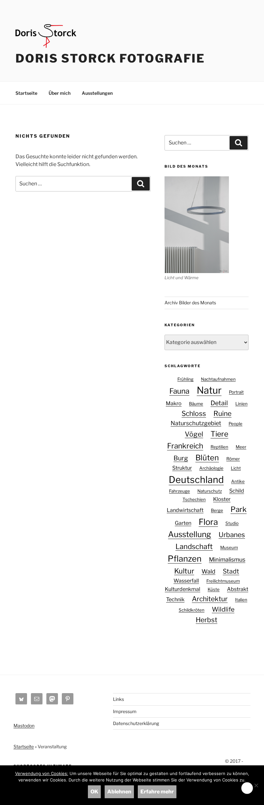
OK (94, 792)
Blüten (207, 457)
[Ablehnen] (256, 785)
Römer (233, 458)
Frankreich (185, 445)
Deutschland (196, 479)
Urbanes (232, 535)
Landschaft (194, 546)
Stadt (231, 571)
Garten (183, 523)
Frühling (185, 379)
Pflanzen (185, 559)
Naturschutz (209, 491)
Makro (174, 403)
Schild (236, 490)
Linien (241, 403)
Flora (208, 522)
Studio (232, 523)
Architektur (210, 599)
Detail (219, 403)
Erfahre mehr (157, 792)
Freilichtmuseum (223, 581)
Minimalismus (227, 559)
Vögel (194, 434)
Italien (241, 599)
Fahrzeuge (179, 491)
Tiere (219, 433)
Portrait (236, 392)
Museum (229, 547)
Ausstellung (189, 534)
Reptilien (219, 446)
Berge (217, 510)
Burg (181, 458)
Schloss (194, 413)
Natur (209, 390)
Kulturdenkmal (182, 589)
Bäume (196, 403)
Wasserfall (186, 580)
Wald (208, 571)
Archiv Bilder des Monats (190, 302)
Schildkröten (191, 610)
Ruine (222, 413)
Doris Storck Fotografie (110, 58)
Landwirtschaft (185, 510)
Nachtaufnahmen (218, 379)
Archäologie (211, 468)
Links (118, 699)
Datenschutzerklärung (136, 723)
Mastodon (24, 725)
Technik (175, 599)
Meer (241, 446)
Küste (214, 589)
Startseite (26, 93)
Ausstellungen (97, 93)
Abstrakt (237, 589)
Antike (238, 481)
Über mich (60, 93)
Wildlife (223, 609)
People (235, 423)
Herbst (206, 620)
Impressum (125, 711)
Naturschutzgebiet (196, 423)
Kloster (222, 499)
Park (239, 509)
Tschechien (194, 499)
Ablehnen (119, 792)
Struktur (182, 468)
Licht (236, 468)
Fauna (179, 391)
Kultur (184, 571)
